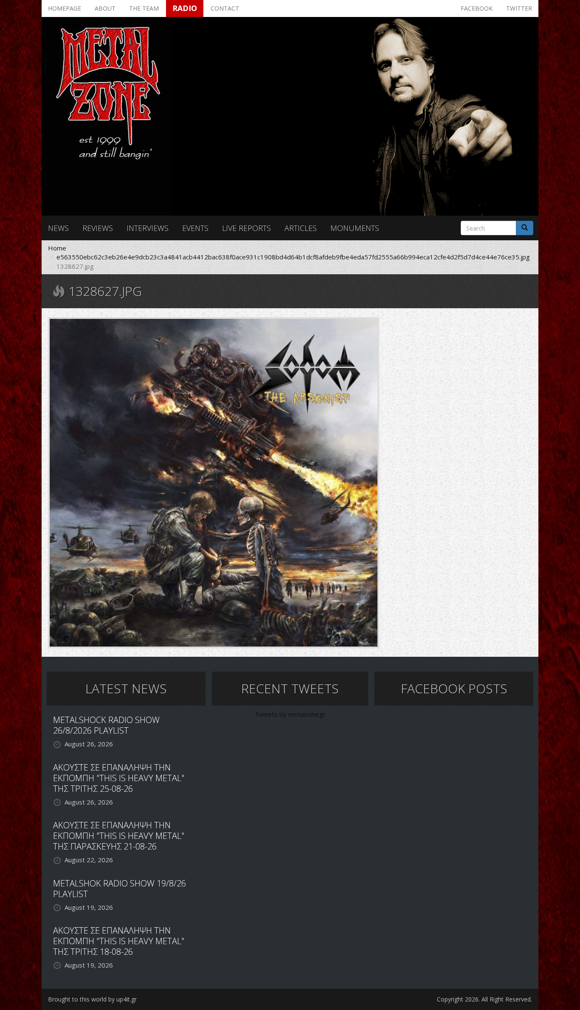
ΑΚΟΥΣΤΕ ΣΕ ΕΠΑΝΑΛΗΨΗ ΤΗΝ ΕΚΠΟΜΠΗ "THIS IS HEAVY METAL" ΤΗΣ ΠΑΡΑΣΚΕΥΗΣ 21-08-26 (118, 835)
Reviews (97, 228)
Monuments (354, 228)
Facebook (477, 8)
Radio (184, 8)
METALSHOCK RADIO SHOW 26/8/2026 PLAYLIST (106, 725)
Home (57, 248)
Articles (300, 228)
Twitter (519, 8)
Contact (225, 8)
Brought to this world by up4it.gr (92, 999)
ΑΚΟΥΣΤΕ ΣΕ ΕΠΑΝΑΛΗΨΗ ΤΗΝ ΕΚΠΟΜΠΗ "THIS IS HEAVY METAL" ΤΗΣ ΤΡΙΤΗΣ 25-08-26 (118, 778)
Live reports (246, 228)
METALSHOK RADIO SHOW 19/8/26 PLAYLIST (119, 889)
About (105, 8)
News (58, 228)
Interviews (148, 228)
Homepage (64, 8)
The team (144, 8)
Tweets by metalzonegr (290, 714)
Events (195, 228)
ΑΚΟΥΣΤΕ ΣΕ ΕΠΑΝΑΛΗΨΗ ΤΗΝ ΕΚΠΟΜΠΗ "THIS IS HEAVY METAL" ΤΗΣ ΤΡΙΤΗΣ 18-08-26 (118, 941)
